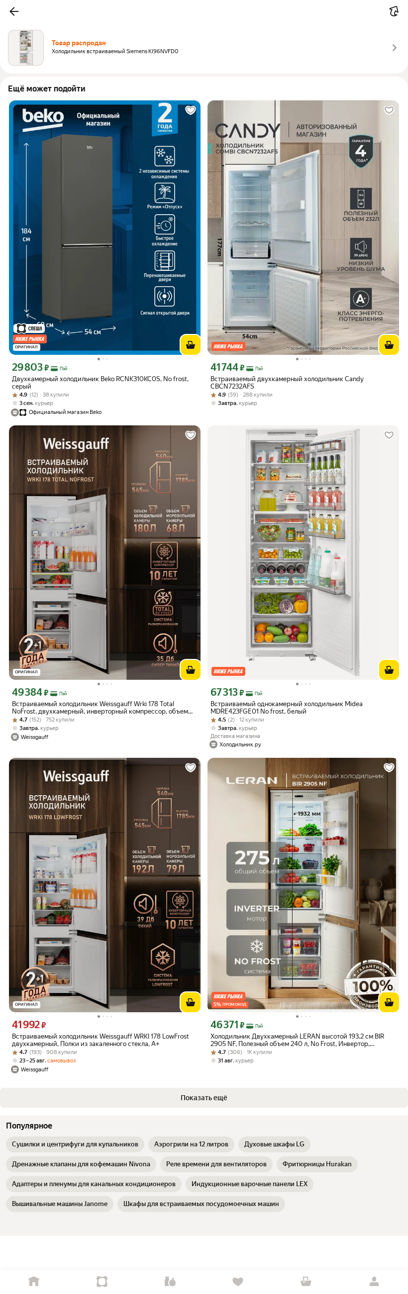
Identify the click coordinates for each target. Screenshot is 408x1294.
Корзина (306, 1282)
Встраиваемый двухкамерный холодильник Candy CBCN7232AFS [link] (287, 382)
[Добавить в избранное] (191, 110)
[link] (75, 1144)
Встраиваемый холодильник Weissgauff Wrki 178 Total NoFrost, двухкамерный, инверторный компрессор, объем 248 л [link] (100, 707)
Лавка (170, 1282)
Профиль (374, 1282)
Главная (34, 1282)
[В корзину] (191, 345)
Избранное (238, 1282)
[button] (14, 11)
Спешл (102, 1282)
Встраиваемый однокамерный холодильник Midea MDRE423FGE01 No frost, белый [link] (286, 707)
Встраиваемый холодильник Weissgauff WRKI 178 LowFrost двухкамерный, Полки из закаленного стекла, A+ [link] (100, 1040)
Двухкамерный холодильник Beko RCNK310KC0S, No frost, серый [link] (100, 382)
